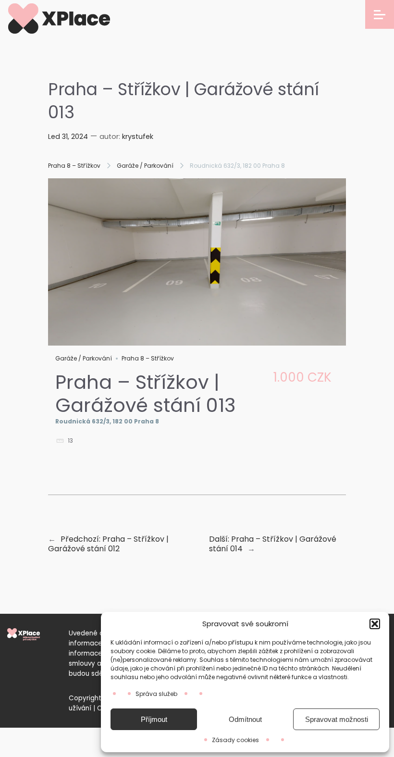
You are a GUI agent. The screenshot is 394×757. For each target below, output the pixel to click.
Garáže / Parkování (145, 165)
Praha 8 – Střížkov (74, 165)
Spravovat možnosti (336, 719)
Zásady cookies (235, 740)
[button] (375, 624)
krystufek (137, 136)
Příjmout (154, 719)
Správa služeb (156, 694)
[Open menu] (379, 14)
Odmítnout (245, 719)
